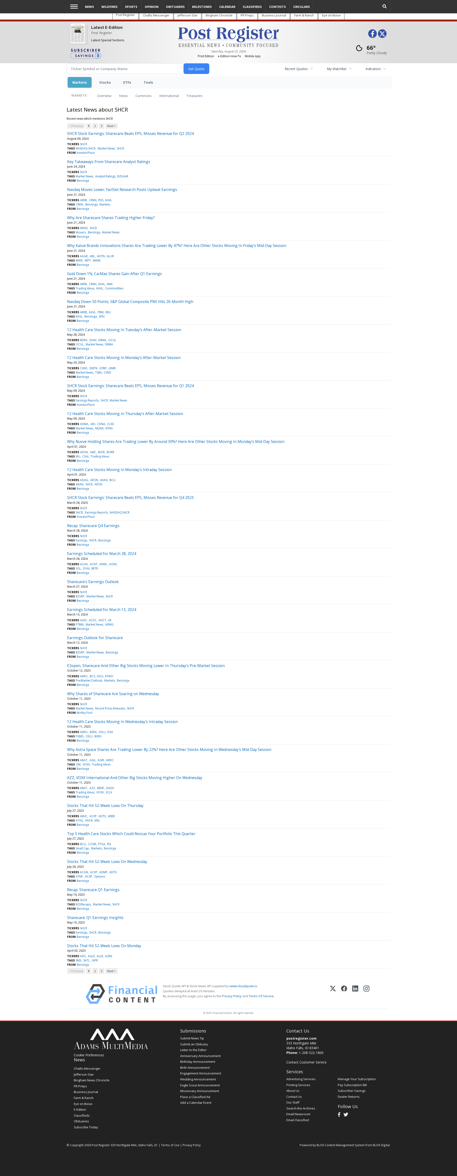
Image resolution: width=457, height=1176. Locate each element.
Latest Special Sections (107, 40)
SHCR (83, 144)
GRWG (109, 624)
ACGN (84, 872)
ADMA (84, 424)
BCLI (112, 480)
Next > (111, 126)
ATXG (79, 820)
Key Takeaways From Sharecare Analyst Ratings (108, 161)
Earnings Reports (87, 400)
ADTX (102, 816)
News (123, 95)
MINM (96, 260)
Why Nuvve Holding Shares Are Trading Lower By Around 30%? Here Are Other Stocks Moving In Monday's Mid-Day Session (175, 441)
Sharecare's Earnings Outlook (93, 581)
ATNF (79, 876)
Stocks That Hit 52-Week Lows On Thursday (105, 805)
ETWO (109, 676)
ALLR (100, 956)
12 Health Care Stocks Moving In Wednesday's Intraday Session (122, 721)
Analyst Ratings (105, 176)
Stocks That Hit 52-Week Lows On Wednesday (107, 861)
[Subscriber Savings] (120, 53)
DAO (100, 676)
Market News (106, 148)
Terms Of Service (261, 996)
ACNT (93, 564)
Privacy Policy (232, 996)
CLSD (110, 424)
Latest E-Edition (107, 27)
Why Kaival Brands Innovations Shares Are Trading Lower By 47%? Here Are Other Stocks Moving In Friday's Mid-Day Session (176, 245)
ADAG (84, 480)
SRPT (87, 260)
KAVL (108, 200)
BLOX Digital (381, 1145)
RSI (109, 844)
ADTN (101, 256)
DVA (110, 732)
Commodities (114, 288)
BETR (94, 568)
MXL (97, 820)
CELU (102, 732)
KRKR (79, 260)
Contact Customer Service (306, 1062)
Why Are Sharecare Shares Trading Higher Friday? (111, 217)
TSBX (98, 372)
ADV (83, 956)
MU (78, 456)
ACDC (93, 620)
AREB (83, 200)
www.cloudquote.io (243, 986)
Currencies (143, 95)
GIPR (95, 960)
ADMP (103, 872)
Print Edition (206, 56)
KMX (110, 284)
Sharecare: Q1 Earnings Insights (95, 917)
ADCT (102, 620)
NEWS (84, 228)
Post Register (101, 33)
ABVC (83, 816)
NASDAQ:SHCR (85, 148)
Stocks (105, 82)
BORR (110, 452)
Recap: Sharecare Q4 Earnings (93, 525)
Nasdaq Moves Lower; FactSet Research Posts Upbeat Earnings (122, 189)
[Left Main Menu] (74, 6)
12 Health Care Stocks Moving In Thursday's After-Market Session (125, 413)
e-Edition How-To (229, 56)
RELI (108, 312)
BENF (100, 788)
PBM (101, 312)
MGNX (99, 428)
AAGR (84, 256)
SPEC (102, 316)
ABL (92, 256)
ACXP (93, 816)
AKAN (104, 480)
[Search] (384, 6)
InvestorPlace (86, 153)
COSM (92, 844)
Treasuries (194, 95)
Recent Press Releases (110, 708)
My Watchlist (337, 69)
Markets (79, 82)
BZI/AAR (122, 176)
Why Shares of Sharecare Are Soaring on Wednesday (113, 693)
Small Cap (82, 848)
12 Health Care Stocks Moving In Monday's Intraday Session (119, 469)
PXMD (80, 736)
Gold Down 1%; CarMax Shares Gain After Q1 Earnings (114, 273)
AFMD (103, 564)
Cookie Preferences (89, 1055)
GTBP (103, 368)
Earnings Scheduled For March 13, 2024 (101, 609)
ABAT (83, 760)
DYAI (86, 568)
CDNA (101, 424)
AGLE (91, 956)
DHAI (92, 340)
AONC (113, 564)
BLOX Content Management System (341, 1145)
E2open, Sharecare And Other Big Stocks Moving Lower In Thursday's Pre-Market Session (146, 665)
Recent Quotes (296, 69)
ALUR (110, 256)
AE (109, 620)
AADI (83, 620)
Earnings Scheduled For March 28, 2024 (101, 553)
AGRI (101, 760)
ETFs (127, 82)
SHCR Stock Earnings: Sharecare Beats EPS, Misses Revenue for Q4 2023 (130, 497)
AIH (92, 424)
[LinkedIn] (355, 994)
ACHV (84, 564)
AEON (84, 452)
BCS (92, 676)
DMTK (93, 368)
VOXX (86, 764)
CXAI (85, 456)
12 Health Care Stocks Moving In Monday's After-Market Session (124, 357)
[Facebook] (344, 994)
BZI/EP (80, 596)
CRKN (92, 200)
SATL (86, 960)
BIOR (101, 452)
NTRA (109, 428)
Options (99, 876)
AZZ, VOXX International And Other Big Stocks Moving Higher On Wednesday (134, 777)
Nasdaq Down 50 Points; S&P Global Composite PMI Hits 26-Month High (130, 301)
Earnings (81, 540)
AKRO (84, 676)
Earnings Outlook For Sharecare (95, 637)
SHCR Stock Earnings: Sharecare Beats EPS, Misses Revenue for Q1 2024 (130, 385)
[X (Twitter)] (333, 994)
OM (78, 764)
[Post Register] (77, 36)
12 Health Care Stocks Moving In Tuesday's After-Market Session (124, 329)
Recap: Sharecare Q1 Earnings (93, 889)
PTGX (101, 844)
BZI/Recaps (83, 904)
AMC (93, 452)
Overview (104, 95)
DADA (110, 788)
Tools (148, 82)
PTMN (80, 624)
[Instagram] (366, 994)
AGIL (92, 760)
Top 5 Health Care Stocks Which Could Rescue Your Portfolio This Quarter (131, 833)
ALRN (108, 956)
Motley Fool (84, 713)
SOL (78, 568)
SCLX (109, 792)
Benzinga (83, 181)
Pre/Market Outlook (89, 680)
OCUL (112, 340)
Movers (81, 232)
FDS (100, 200)
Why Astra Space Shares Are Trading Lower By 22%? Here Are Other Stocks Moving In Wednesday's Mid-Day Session (169, 749)
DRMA (102, 340)
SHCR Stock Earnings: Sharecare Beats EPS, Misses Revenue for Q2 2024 (130, 133)
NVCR (89, 820)
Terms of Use (170, 1145)
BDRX (83, 340)
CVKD (83, 368)
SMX (78, 960)
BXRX (93, 732)
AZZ (92, 788)
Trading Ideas (85, 288)
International (169, 95)
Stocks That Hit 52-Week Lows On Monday (104, 945)
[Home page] (228, 36)
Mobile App (253, 56)
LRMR (112, 368)
